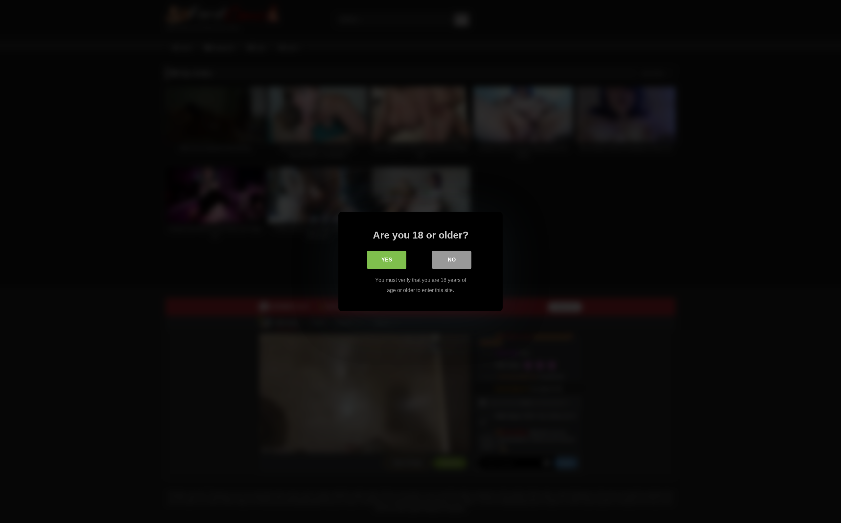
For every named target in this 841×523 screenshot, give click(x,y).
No (452, 259)
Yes (386, 259)
